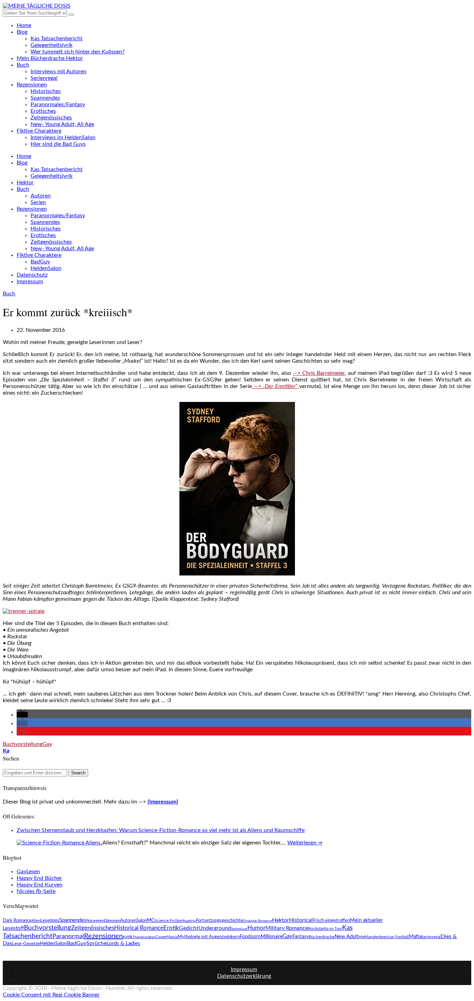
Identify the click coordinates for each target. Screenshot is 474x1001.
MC (150, 920)
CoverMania (166, 937)
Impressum (30, 281)
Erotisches (43, 111)
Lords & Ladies (123, 943)
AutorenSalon (133, 920)
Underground (214, 928)
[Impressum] (162, 802)
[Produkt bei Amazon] (237, 574)
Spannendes (45, 98)
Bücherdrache (322, 937)
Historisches (46, 91)
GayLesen (28, 871)
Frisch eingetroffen (331, 920)
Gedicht (188, 928)
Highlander (368, 937)
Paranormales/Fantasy (58, 104)
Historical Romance (138, 928)
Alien (36, 921)
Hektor (25, 182)
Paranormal (68, 936)
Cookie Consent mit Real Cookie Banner (51, 995)
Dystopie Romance (257, 921)
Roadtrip (189, 921)
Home (24, 25)
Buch (23, 65)
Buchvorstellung (22, 744)
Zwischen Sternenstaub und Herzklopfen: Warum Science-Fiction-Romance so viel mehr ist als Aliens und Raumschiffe (161, 830)
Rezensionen (32, 84)
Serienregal (44, 78)
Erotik (171, 928)
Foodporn (250, 936)
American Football (394, 937)
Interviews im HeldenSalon (63, 137)
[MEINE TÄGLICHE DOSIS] (36, 6)
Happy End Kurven (39, 885)
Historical (301, 920)
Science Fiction (168, 920)
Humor (256, 928)
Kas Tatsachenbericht (57, 38)
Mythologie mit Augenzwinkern (209, 937)
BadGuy (40, 261)
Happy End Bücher (39, 878)
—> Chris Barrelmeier (319, 373)
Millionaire (271, 936)
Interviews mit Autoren (58, 71)
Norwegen (95, 921)
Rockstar (316, 929)
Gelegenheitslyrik (52, 45)
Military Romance (286, 928)
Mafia (415, 936)
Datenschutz (32, 275)
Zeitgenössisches (51, 117)
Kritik (128, 937)
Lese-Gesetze (26, 944)
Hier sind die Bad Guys (58, 144)
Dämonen (112, 921)
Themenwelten (144, 937)
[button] (22, 714)
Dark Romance (17, 920)
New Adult (346, 936)
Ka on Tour (333, 929)
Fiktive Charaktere (39, 131)
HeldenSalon (46, 268)
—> (274, 386)
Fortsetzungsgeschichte (219, 920)
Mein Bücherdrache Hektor (50, 58)
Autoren (41, 196)
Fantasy (301, 936)
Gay (47, 744)
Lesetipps (49, 920)
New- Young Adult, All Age (62, 124)
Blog (22, 32)
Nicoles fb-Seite (36, 891)
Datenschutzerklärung (244, 976)
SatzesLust (239, 929)
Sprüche (96, 943)
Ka (6, 751)
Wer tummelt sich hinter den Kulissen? (78, 51)
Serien (38, 202)
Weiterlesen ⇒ (304, 843)
